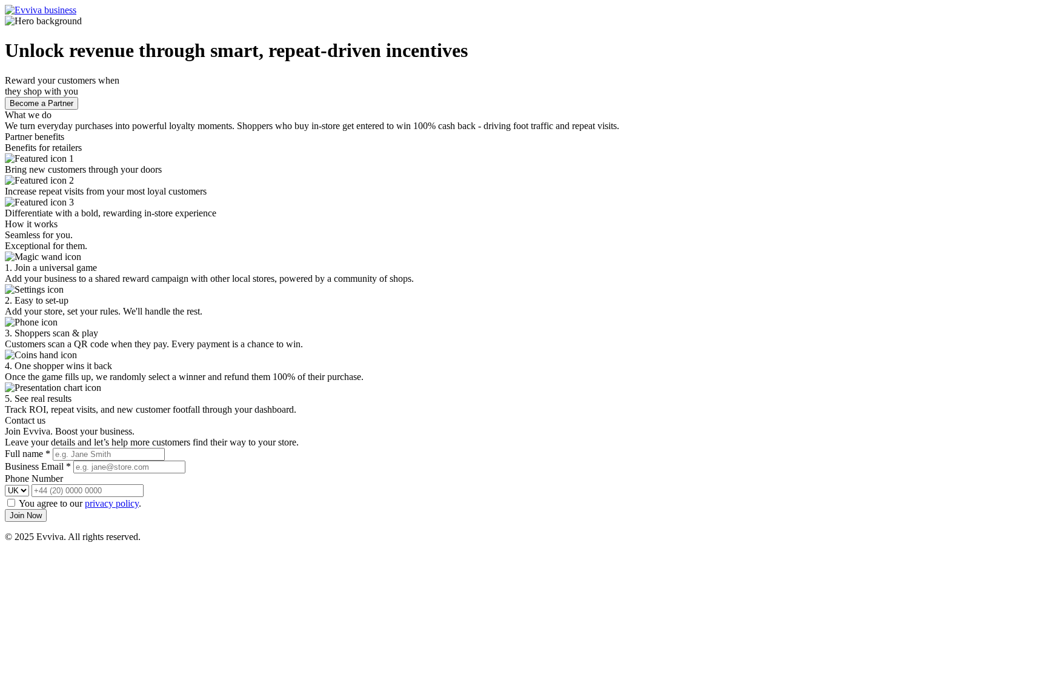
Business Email (38, 466)
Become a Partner (41, 103)
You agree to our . (80, 503)
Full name (27, 454)
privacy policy (112, 503)
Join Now (26, 515)
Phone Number (34, 478)
